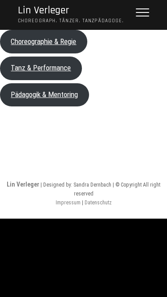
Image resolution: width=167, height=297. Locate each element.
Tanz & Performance (41, 67)
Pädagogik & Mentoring (44, 94)
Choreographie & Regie (43, 41)
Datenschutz (98, 202)
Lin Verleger (43, 10)
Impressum (68, 202)
